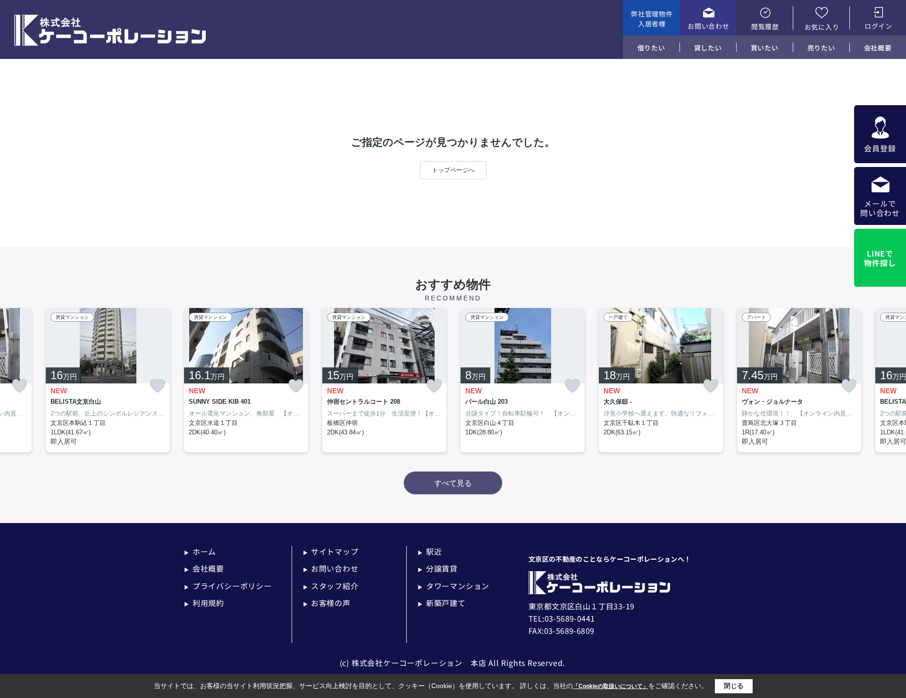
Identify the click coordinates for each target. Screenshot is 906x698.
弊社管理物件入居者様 (651, 18)
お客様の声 (327, 602)
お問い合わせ (708, 26)
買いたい (765, 47)
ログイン (878, 26)
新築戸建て (442, 602)
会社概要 (878, 47)
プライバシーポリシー (228, 585)
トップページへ (453, 170)
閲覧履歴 (765, 26)
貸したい (708, 47)
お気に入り (822, 27)
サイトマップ (331, 551)
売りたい (821, 47)
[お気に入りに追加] (19, 386)
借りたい (651, 47)
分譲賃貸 (438, 568)
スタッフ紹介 (331, 585)
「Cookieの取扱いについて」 (610, 686)
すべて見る (453, 483)
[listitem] (246, 380)
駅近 (430, 551)
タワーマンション (453, 585)
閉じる (734, 686)
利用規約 (204, 602)
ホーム (200, 551)
